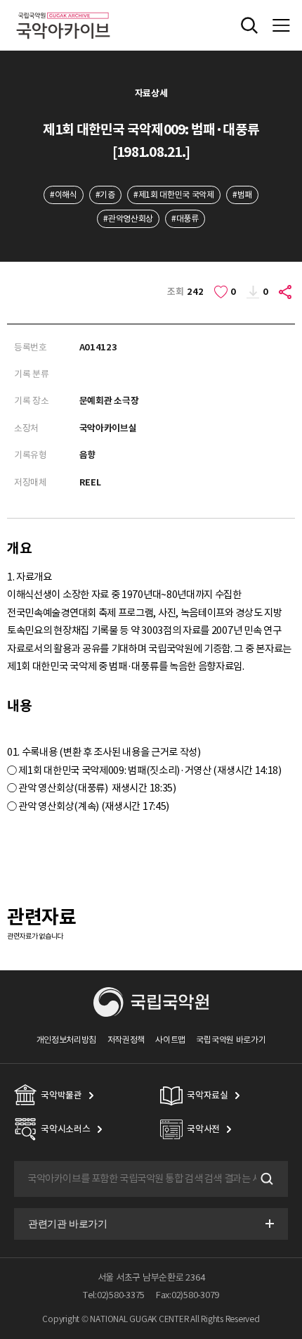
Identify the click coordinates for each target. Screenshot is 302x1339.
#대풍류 (185, 218)
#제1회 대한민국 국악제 (173, 194)
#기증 (105, 194)
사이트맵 (170, 1039)
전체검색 (249, 25)
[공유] (286, 292)
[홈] (63, 10)
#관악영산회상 (128, 218)
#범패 (242, 194)
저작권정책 (126, 1039)
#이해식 (63, 194)
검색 (265, 1178)
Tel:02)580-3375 (114, 1295)
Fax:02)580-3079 (187, 1295)
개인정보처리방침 (67, 1039)
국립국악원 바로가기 (230, 1039)
